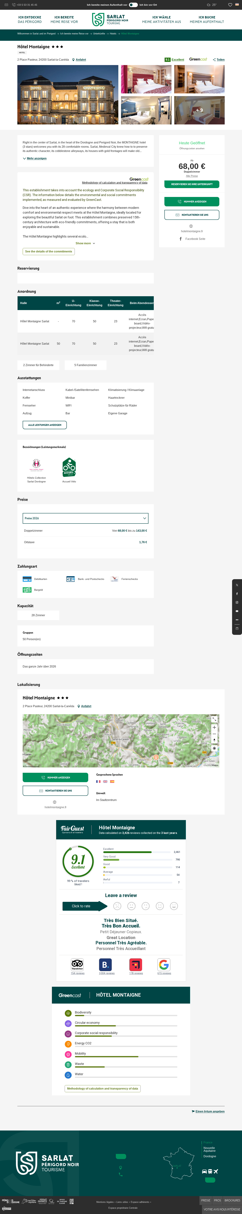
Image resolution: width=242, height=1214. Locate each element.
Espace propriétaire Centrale (122, 1208)
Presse (205, 1200)
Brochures (232, 1200)
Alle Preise (192, 175)
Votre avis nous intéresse (222, 1209)
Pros (217, 1200)
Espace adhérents (140, 1202)
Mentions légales (105, 1202)
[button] (237, 4)
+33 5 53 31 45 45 (27, 4)
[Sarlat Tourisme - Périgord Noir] (110, 19)
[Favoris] (230, 4)
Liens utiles (122, 1202)
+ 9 (199, 110)
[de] (237, 4)
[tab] (82, 518)
